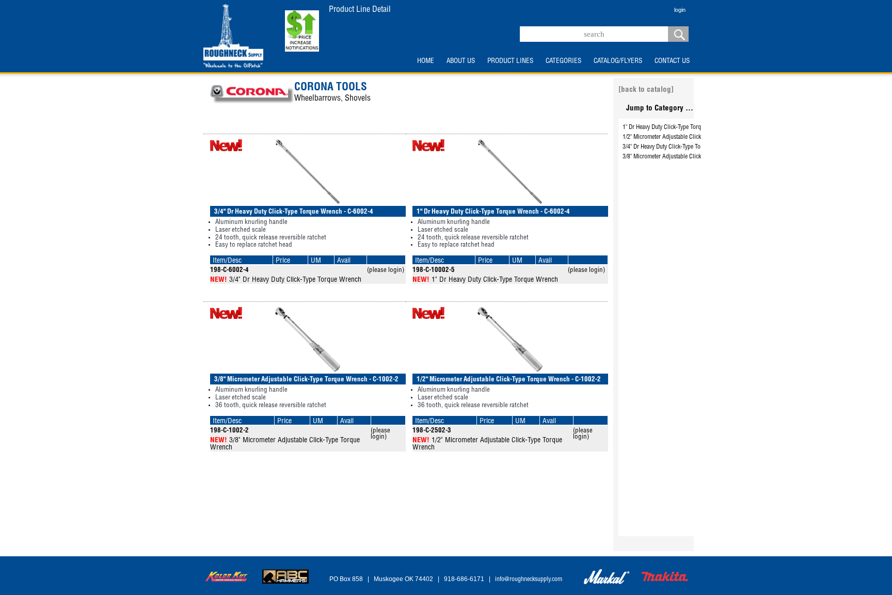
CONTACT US (672, 61)
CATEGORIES (563, 61)
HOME (425, 61)
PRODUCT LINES (510, 61)
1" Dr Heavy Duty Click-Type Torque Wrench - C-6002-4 (689, 127)
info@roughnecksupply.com (528, 579)
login (680, 10)
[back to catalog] (646, 90)
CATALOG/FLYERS (618, 61)
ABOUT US (461, 61)
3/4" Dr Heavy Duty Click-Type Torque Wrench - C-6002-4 (691, 147)
